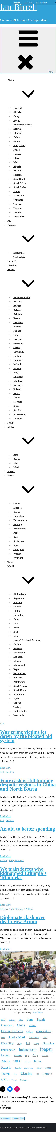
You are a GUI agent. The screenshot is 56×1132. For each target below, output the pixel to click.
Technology (19, 257)
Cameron (7, 1025)
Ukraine (17, 418)
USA (4, 1079)
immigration (8, 1049)
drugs (19, 1043)
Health (10, 422)
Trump (5, 1073)
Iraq (15, 636)
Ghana (16, 141)
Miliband (45, 1056)
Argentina (18, 598)
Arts (15, 455)
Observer (27, 1062)
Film (15, 463)
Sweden (17, 410)
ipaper (46, 1049)
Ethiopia (17, 133)
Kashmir (17, 648)
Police (16, 533)
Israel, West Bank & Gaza (26, 640)
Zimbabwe (18, 216)
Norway (17, 385)
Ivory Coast (19, 145)
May (35, 1055)
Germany (18, 343)
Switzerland (19, 414)
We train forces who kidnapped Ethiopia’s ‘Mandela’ (23, 873)
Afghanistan (19, 594)
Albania (17, 301)
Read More (5, 768)
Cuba (16, 619)
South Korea (19, 690)
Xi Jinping (23, 1080)
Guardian (48, 1043)
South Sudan (20, 187)
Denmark (18, 322)
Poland (17, 389)
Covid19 (11, 261)
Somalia (17, 174)
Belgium (17, 314)
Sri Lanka (18, 694)
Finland (17, 331)
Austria (17, 305)
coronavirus (43, 1031)
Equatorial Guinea (22, 124)
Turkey (17, 707)
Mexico (17, 661)
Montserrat (19, 665)
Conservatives (12, 1031)
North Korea (19, 673)
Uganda (17, 208)
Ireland (17, 368)
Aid (9, 220)
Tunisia (17, 204)
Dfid (45, 1037)
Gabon (16, 137)
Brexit (41, 1019)
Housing (17, 524)
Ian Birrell (18, 7)
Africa (3, 860)
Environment (20, 520)
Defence (17, 507)
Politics (11, 471)
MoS (5, 1061)
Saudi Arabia (20, 686)
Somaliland (19, 179)
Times (48, 1068)
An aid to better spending (27, 829)
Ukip (15, 1074)
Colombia (18, 615)
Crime (16, 503)
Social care (18, 541)
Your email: (5, 1107)
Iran (15, 631)
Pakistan (17, 677)
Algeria (17, 112)
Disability (12, 265)
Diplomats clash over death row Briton (22, 919)
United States (20, 711)
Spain (16, 406)
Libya (16, 158)
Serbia (16, 397)
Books (16, 459)
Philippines (19, 682)
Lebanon (18, 657)
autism (12, 1020)
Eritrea (17, 129)
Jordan (17, 644)
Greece (16, 347)
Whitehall (18, 558)
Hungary (18, 360)
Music (16, 467)
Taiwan (17, 702)
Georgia (17, 339)
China (16, 611)
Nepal (16, 669)
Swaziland (18, 195)
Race (16, 537)
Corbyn (29, 1031)
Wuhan (14, 1080)
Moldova (17, 381)
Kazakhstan (19, 652)
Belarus (17, 310)
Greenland (18, 351)
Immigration (19, 528)
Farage (36, 1043)
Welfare (17, 553)
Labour (5, 1055)
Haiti (15, 623)
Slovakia (17, 402)
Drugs (16, 512)
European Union (21, 297)
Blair (21, 1020)
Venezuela (18, 715)
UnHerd (47, 1073)
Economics (18, 253)
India (16, 627)
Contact (41, 2)
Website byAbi (41, 1127)
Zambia (17, 212)
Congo (16, 116)
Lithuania (18, 376)
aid (3, 1019)
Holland (17, 356)
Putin (37, 1061)
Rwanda (17, 170)
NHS (16, 1061)
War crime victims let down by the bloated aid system (26, 736)
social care (28, 1068)
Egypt (16, 120)
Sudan (16, 191)
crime (3, 1038)
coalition (32, 1025)
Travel (10, 562)
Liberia (17, 154)
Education (18, 516)
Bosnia (16, 318)
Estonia (17, 326)
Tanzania (18, 200)
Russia (16, 393)
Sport (16, 545)
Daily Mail (17, 1037)
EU (28, 1043)
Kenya (16, 149)
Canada (17, 606)
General (17, 108)
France (17, 335)
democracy (34, 1037)
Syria (16, 698)
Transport (18, 549)
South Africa (19, 183)
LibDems (18, 1055)
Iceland (17, 364)
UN (37, 1074)
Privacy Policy (30, 1127)
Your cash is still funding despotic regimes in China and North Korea (28, 785)
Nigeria (17, 166)
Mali (15, 162)
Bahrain (17, 602)
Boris (30, 1019)
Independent (27, 1049)
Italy (15, 372)
